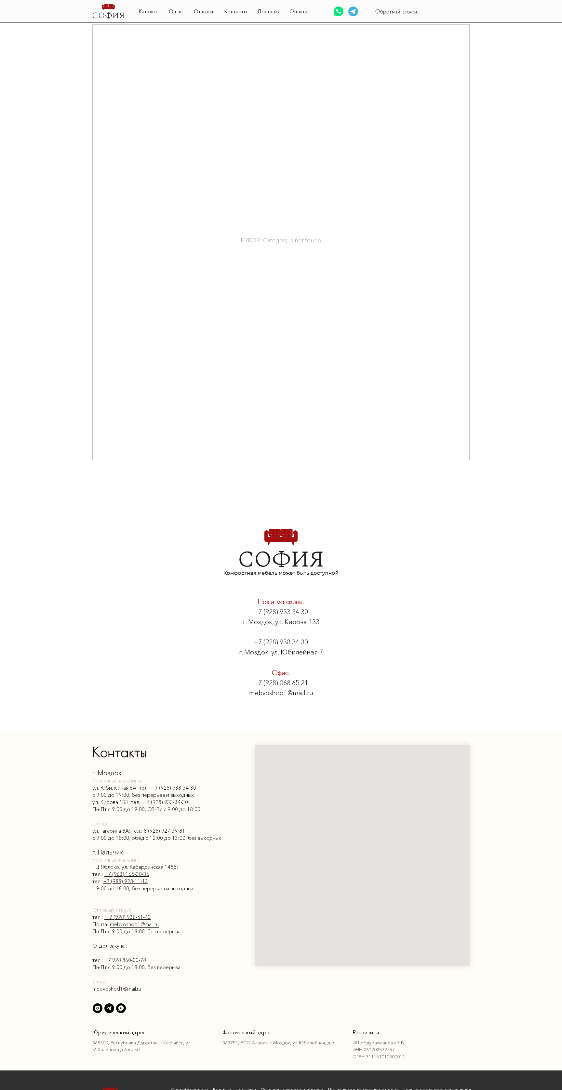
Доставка (269, 11)
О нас (176, 11)
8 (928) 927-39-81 (164, 830)
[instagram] (281, 724)
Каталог (148, 11)
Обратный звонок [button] (396, 11)
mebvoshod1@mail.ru (134, 924)
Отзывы (203, 11)
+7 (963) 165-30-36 (126, 874)
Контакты (235, 11)
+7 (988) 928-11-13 (125, 881)
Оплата (298, 11)
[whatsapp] (121, 1008)
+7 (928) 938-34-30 (173, 787)
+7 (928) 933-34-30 (165, 802)
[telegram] (109, 1008)
